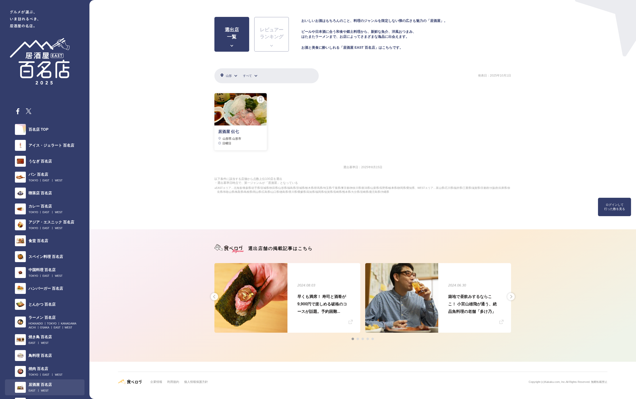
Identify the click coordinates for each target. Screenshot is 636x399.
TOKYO (33, 180)
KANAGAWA (68, 323)
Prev (214, 296)
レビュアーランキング (271, 33)
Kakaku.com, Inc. (555, 381)
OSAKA (44, 327)
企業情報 (156, 382)
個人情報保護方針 (196, 382)
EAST (45, 180)
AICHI (32, 327)
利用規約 (173, 382)
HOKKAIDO (36, 323)
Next (511, 296)
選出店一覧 (232, 33)
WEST (59, 180)
